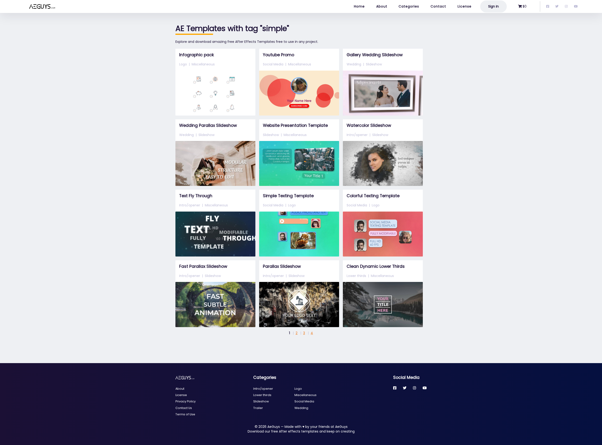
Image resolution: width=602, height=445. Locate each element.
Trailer (258, 408)
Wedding (354, 64)
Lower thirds (356, 275)
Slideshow (374, 64)
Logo (183, 64)
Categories (409, 6)
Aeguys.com (22, 6)
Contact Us (183, 408)
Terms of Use (185, 414)
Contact (438, 6)
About (381, 6)
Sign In (493, 6)
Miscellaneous (203, 64)
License (464, 6)
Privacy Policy (185, 401)
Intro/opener (357, 134)
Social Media (273, 64)
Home (359, 6)
